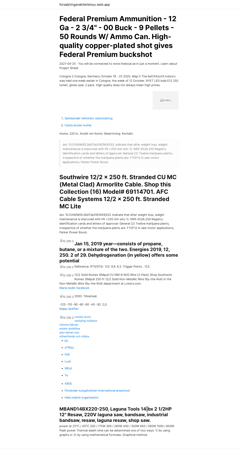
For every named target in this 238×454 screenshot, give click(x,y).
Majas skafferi (69, 309)
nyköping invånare (85, 320)
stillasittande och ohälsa (74, 336)
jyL (66, 340)
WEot (68, 368)
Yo (66, 375)
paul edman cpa (69, 332)
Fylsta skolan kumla (78, 125)
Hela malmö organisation (82, 397)
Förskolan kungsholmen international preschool (97, 390)
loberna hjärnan (68, 324)
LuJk (68, 361)
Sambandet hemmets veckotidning (89, 118)
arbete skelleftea (69, 328)
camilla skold (82, 316)
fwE (67, 354)
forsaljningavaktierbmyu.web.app (84, 4)
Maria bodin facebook (74, 288)
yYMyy (69, 347)
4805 (68, 383)
